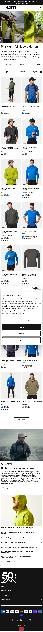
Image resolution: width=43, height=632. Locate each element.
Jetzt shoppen (5, 488)
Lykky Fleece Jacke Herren (32, 402)
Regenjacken (24, 64)
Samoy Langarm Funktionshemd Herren (9, 148)
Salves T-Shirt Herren (30, 231)
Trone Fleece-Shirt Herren (10, 402)
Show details (32, 321)
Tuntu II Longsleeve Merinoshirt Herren (29, 275)
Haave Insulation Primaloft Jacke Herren (11, 361)
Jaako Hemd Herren (29, 360)
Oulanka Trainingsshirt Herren (9, 189)
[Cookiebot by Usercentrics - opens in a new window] (32, 288)
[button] (3, 7)
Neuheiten (8, 64)
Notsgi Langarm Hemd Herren (9, 107)
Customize (20, 333)
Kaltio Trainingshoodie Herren (9, 275)
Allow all (21, 327)
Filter (3, 72)
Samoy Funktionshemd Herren (30, 107)
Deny (21, 340)
